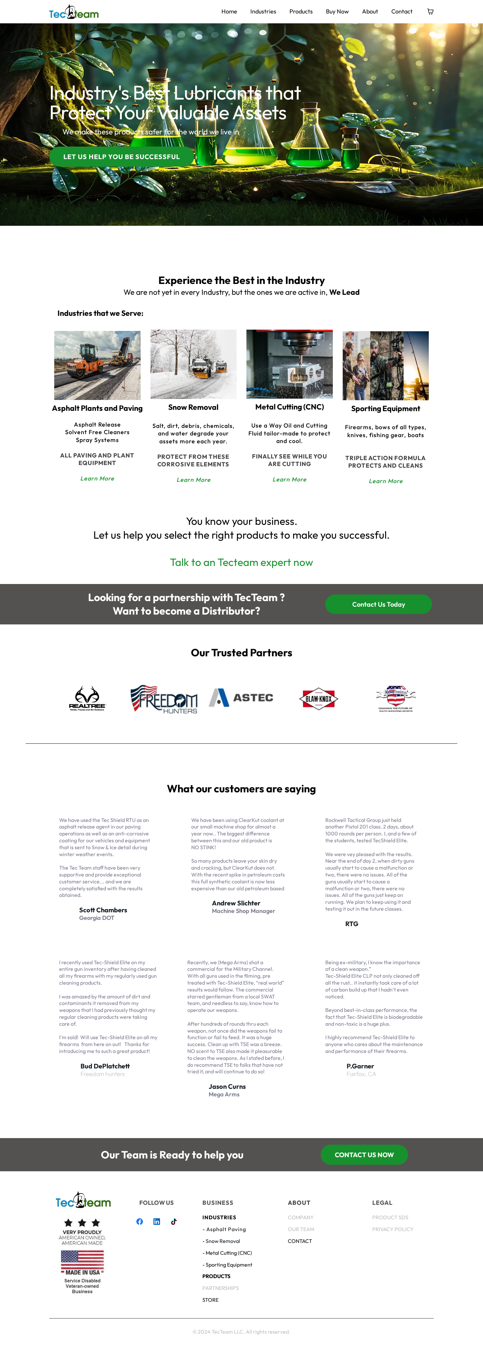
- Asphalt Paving (224, 1229)
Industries (263, 11)
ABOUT (299, 1202)
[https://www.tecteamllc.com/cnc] (289, 364)
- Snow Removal (221, 1241)
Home (229, 11)
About (370, 11)
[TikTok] (173, 1221)
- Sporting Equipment (227, 1264)
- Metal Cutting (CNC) (227, 1253)
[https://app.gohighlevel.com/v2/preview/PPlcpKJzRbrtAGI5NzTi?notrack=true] (83, 1199)
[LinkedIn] (156, 1221)
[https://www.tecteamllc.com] (74, 11)
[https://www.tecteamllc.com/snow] (193, 364)
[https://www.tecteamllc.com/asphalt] (97, 365)
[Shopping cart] (430, 11)
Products (301, 11)
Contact (402, 11)
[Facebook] (139, 1221)
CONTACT (300, 1241)
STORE (210, 1300)
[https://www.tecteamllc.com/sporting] (386, 365)
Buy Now (337, 11)
